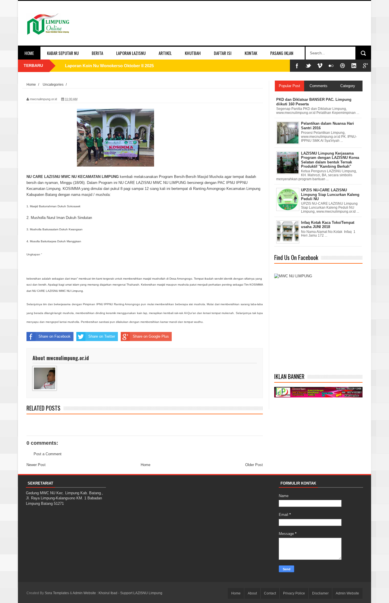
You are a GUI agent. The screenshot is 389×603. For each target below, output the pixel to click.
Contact (270, 593)
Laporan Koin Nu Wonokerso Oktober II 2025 (109, 65)
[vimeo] (319, 66)
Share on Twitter (101, 336)
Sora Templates (57, 593)
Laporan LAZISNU (131, 53)
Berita (97, 53)
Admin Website (347, 593)
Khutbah (193, 53)
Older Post (254, 465)
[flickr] (331, 66)
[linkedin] (354, 66)
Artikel (165, 53)
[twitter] (308, 66)
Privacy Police (294, 593)
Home (29, 53)
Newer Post (36, 465)
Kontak (251, 53)
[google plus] (365, 66)
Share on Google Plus (151, 336)
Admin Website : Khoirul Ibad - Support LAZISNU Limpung (117, 593)
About (252, 593)
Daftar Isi (223, 53)
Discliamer (320, 593)
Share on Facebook (54, 336)
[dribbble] (342, 66)
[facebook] (297, 66)
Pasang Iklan (281, 53)
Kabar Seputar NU (63, 53)
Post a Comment (48, 454)
